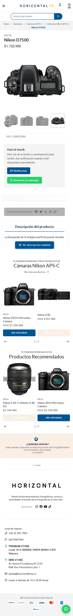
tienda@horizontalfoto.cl (22, 574)
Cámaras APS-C (34, 24)
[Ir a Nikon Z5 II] (54, 379)
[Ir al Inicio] (36, 6)
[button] (55, 211)
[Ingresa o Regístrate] (60, 4)
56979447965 (16, 539)
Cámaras (17, 24)
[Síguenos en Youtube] (45, 506)
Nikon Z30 (44, 314)
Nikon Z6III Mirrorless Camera (16, 404)
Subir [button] (38, 465)
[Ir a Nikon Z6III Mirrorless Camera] (19, 379)
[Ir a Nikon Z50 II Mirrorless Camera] (19, 294)
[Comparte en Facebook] (36, 211)
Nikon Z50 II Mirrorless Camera (17, 319)
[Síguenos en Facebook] (41, 506)
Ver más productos (35, 272)
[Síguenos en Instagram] (37, 506)
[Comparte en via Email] (50, 211)
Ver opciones (19, 333)
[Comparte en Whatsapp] (45, 211)
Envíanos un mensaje (26, 180)
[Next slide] (59, 81)
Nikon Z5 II (44, 402)
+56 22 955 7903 (18, 533)
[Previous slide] (9, 81)
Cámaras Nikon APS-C (58, 24)
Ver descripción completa (36, 245)
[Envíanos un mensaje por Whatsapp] (66, 609)
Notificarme (20, 170)
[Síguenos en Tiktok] (50, 506)
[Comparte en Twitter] (41, 211)
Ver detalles (54, 333)
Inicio (6, 24)
